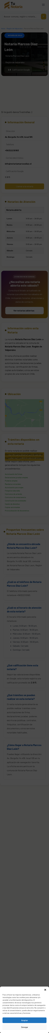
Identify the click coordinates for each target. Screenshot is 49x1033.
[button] (45, 989)
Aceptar (24, 1020)
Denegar (24, 1027)
